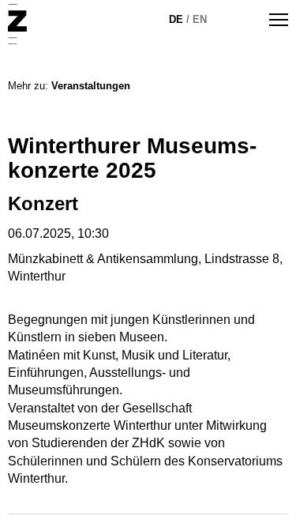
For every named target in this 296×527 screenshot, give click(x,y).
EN (200, 19)
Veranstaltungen (90, 86)
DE (176, 19)
